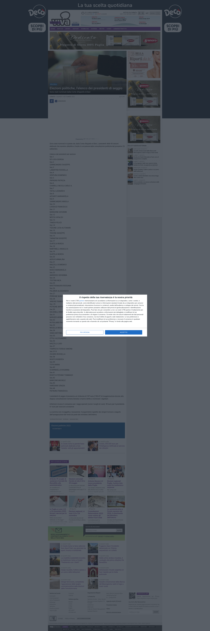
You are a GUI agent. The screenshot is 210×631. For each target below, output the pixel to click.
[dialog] (105, 315)
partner (81, 300)
